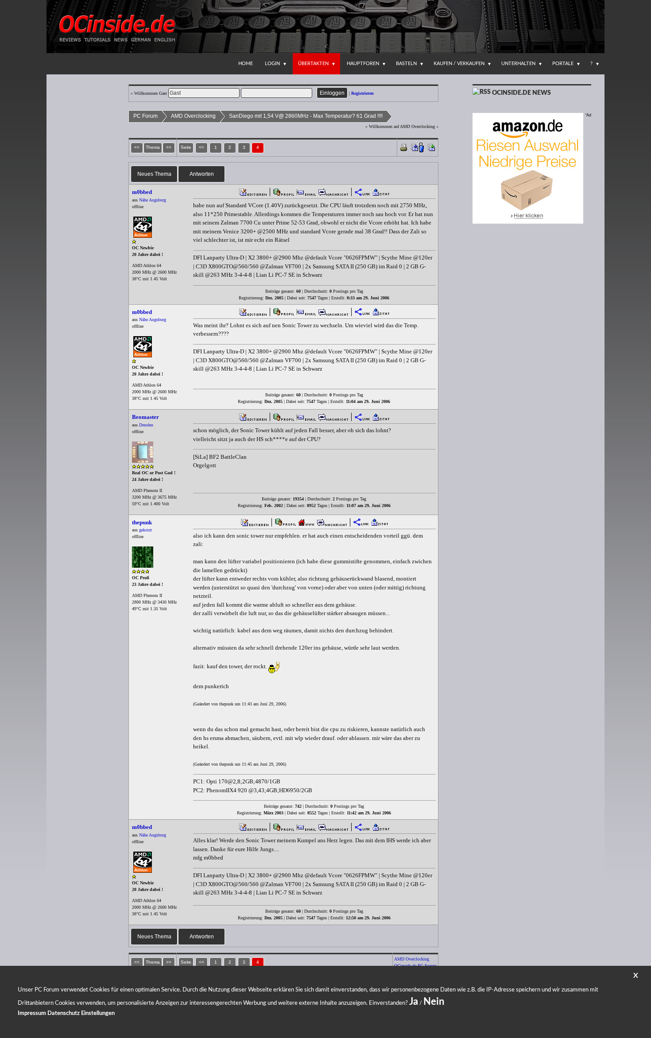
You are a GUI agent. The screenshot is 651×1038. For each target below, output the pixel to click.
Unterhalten (518, 63)
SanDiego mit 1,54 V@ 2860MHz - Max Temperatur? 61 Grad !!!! (306, 116)
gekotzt (145, 529)
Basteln (406, 63)
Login (272, 63)
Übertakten (313, 63)
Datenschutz (63, 1013)
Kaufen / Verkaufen (459, 63)
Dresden (146, 424)
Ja (413, 1002)
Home (245, 63)
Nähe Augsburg (152, 200)
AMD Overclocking (193, 116)
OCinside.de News (521, 93)
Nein (433, 1002)
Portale (563, 63)
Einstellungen (98, 1013)
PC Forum (145, 116)
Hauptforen (363, 63)
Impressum (32, 1013)
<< (201, 147)
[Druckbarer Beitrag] (404, 146)
